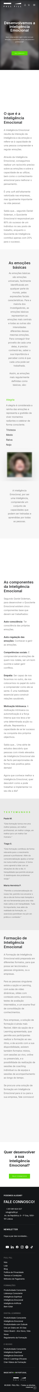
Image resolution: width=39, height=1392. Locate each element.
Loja (5, 1266)
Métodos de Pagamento (14, 1279)
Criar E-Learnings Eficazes (15, 1359)
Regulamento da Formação (15, 1338)
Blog (6, 1269)
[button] (34, 5)
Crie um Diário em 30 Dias (15, 1328)
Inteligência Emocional (13, 1300)
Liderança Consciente (13, 1293)
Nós (5, 1262)
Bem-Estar (8, 1306)
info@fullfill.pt (12, 1212)
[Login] (24, 5)
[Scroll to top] (35, 1387)
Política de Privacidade (14, 1272)
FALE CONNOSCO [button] (19, 53)
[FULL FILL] (12, 5)
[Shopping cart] (28, 5)
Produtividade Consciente (15, 1290)
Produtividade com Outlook (15, 1324)
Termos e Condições (13, 1275)
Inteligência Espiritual (13, 1297)
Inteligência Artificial (12, 1303)
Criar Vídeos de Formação (15, 1362)
